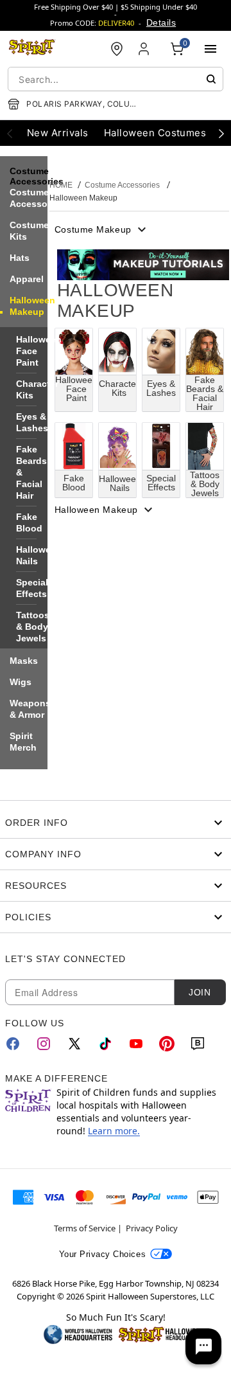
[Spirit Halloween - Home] (32, 48)
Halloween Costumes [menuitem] (155, 133)
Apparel (27, 279)
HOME (61, 185)
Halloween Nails (39, 555)
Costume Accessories (37, 198)
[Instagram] (43, 1044)
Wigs (20, 682)
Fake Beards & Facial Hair (31, 472)
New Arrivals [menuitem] (58, 133)
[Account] (145, 49)
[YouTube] (136, 1044)
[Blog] (197, 1044)
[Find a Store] (117, 49)
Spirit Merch (23, 742)
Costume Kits (29, 231)
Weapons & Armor (30, 709)
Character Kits (37, 389)
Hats (20, 258)
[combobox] (115, 79)
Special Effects (32, 588)
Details (161, 22)
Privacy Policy (152, 1228)
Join (199, 992)
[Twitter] (74, 1044)
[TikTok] (105, 1044)
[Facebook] (13, 1044)
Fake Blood (29, 522)
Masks (24, 661)
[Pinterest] (167, 1044)
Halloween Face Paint (39, 351)
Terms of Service (85, 1228)
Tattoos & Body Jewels (32, 626)
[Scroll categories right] (221, 133)
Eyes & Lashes (32, 422)
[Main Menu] (210, 49)
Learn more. (114, 1131)
